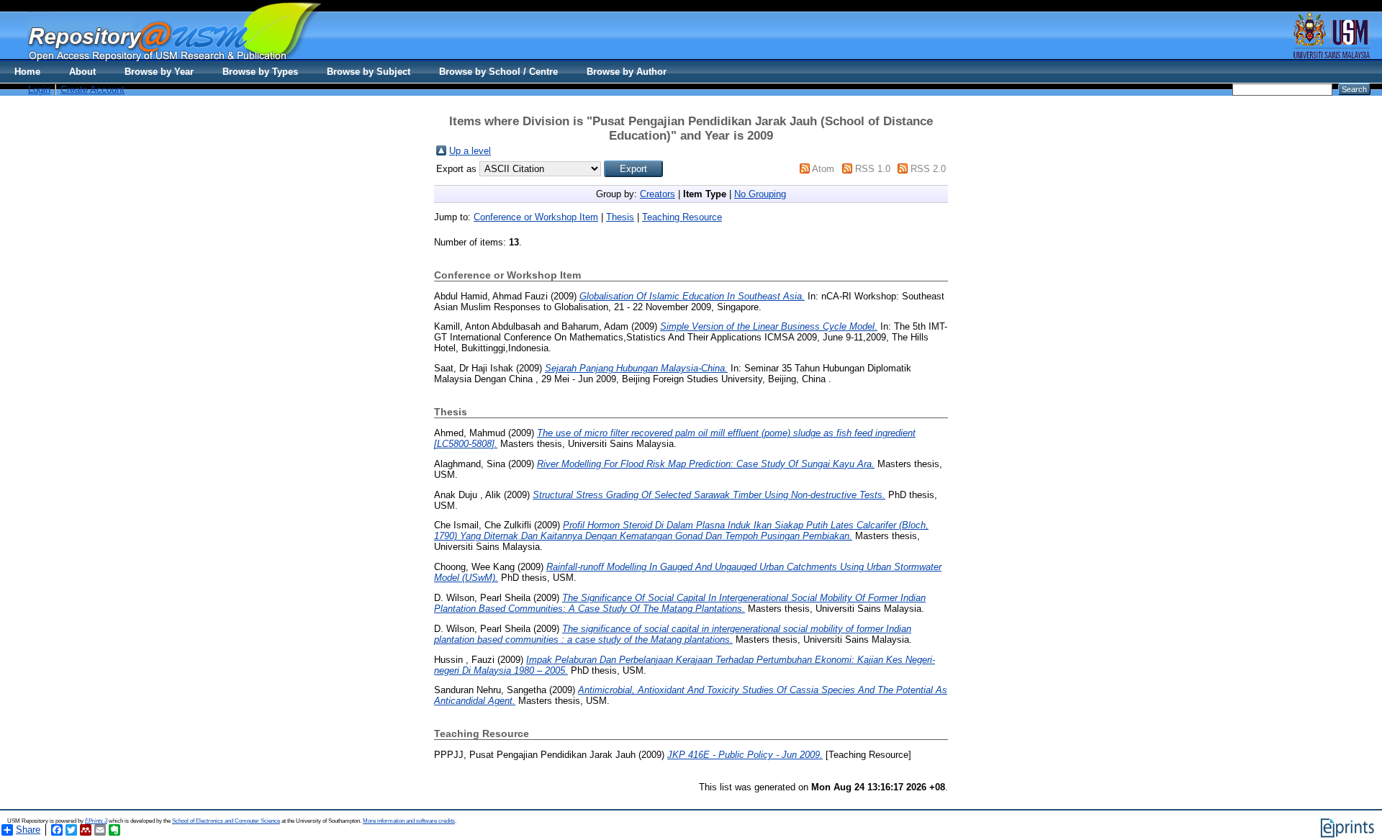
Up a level (470, 150)
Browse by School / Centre (498, 71)
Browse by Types (260, 71)
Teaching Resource (682, 217)
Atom (823, 168)
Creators (657, 194)
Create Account (92, 89)
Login (39, 89)
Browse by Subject (368, 71)
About (82, 71)
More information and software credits (409, 821)
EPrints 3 (96, 821)
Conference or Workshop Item (536, 217)
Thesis (620, 217)
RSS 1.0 (872, 168)
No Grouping (760, 194)
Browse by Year (159, 71)
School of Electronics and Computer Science (226, 821)
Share (28, 829)
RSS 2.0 (928, 168)
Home (27, 71)
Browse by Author (627, 71)
